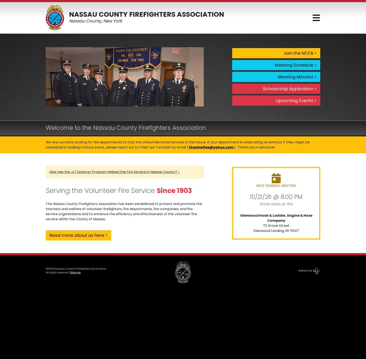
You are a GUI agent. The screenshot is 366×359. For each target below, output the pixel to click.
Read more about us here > (78, 235)
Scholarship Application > (290, 89)
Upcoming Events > (296, 101)
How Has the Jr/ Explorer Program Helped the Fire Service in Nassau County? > (114, 171)
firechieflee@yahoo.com (211, 147)
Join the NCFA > (300, 53)
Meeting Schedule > (296, 65)
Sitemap (75, 272)
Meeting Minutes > (297, 77)
